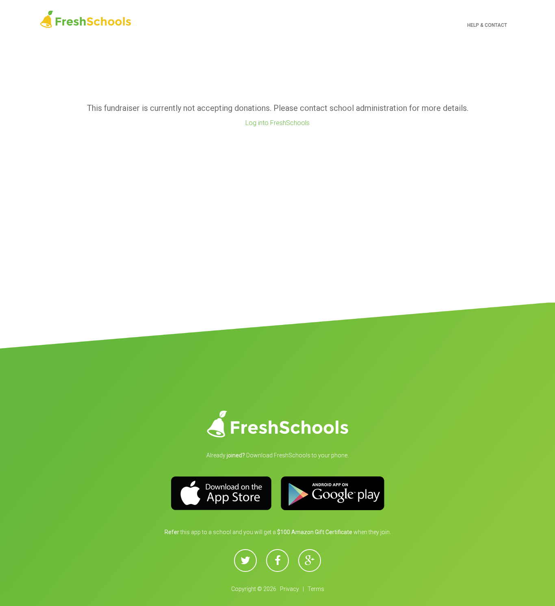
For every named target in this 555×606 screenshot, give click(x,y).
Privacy (289, 589)
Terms (316, 589)
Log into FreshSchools (277, 123)
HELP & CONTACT (487, 25)
